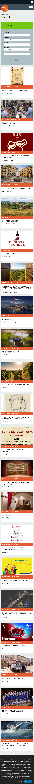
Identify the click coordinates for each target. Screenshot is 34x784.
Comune (6, 42)
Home (2, 14)
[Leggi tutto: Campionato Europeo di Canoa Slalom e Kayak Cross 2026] (17, 736)
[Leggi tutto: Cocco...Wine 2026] (17, 115)
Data (5, 52)
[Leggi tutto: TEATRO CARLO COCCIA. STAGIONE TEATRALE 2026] (17, 475)
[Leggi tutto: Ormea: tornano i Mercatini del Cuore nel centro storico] (17, 540)
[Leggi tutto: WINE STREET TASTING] (17, 344)
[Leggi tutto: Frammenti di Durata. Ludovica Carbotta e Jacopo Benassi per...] (17, 409)
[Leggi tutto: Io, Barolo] (17, 311)
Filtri (30, 25)
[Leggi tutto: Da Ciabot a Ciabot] (17, 213)
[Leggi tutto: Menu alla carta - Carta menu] (17, 82)
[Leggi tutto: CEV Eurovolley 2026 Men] (17, 703)
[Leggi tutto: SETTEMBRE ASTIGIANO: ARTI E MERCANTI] (17, 442)
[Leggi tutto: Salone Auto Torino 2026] (17, 670)
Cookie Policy (18, 777)
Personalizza (19, 781)
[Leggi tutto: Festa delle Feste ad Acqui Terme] (17, 180)
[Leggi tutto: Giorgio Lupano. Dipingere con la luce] (17, 605)
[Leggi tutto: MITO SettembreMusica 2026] (17, 638)
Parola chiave (7, 32)
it (29, 7)
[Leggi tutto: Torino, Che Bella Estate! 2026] (17, 573)
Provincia (6, 47)
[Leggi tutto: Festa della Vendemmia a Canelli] (17, 377)
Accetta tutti (28, 781)
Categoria (6, 37)
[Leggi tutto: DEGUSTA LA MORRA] (17, 246)
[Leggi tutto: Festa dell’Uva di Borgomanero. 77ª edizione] (17, 148)
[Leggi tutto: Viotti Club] (17, 507)
